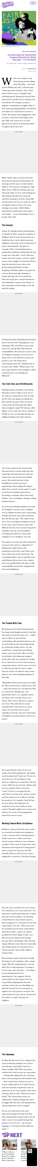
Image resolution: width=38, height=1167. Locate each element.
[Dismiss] (35, 1149)
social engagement (24, 114)
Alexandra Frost (31, 68)
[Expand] (28, 1149)
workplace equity (13, 408)
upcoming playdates (18, 108)
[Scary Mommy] (8, 4)
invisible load (26, 93)
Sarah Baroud (23, 339)
